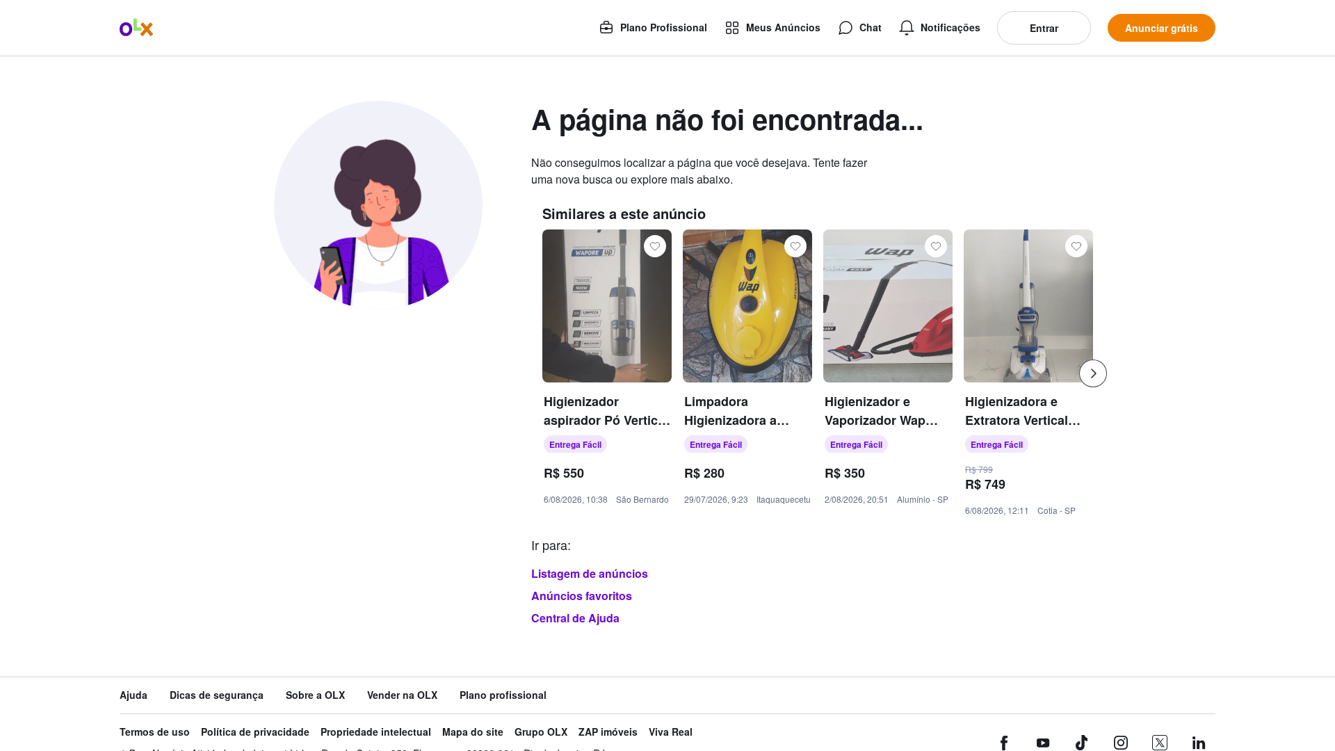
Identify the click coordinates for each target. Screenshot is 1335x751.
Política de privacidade (255, 731)
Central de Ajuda (575, 618)
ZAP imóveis (608, 731)
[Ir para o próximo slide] (1093, 373)
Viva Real (671, 731)
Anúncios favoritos (581, 596)
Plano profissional (503, 695)
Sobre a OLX (315, 695)
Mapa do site (472, 731)
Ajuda (133, 695)
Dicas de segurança (217, 695)
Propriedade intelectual (376, 731)
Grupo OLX (541, 731)
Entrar (1044, 28)
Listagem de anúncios (589, 573)
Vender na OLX (402, 695)
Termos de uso (155, 731)
